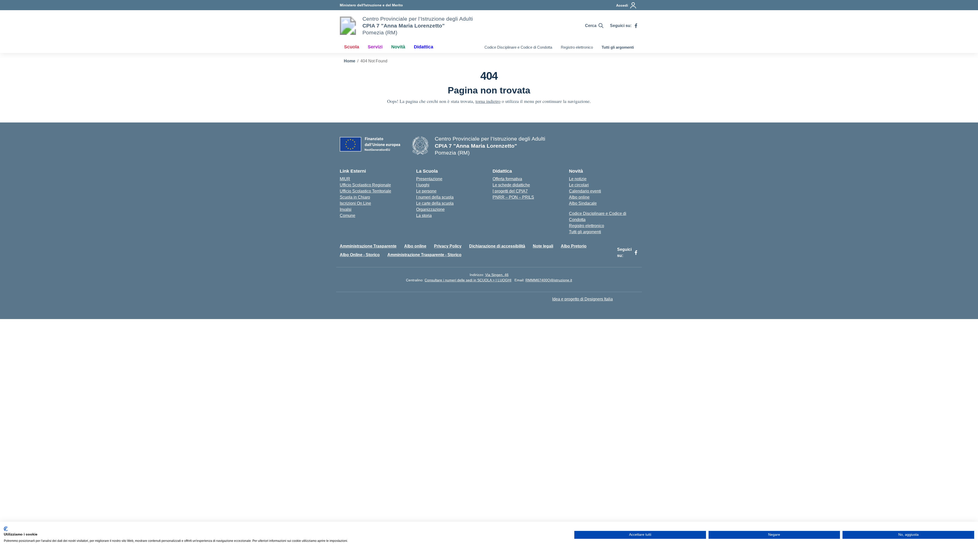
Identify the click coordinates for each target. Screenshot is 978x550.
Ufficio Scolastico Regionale (365, 185)
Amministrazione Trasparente (368, 246)
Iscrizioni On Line (355, 203)
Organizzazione (430, 209)
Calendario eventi (585, 191)
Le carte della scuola (435, 203)
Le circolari (579, 185)
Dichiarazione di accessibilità (497, 246)
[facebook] (636, 25)
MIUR (345, 179)
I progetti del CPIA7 (510, 191)
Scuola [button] (351, 46)
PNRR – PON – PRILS (513, 197)
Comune (347, 215)
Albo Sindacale (583, 203)
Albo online (579, 197)
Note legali (543, 246)
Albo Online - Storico (360, 255)
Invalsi (345, 209)
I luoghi (422, 185)
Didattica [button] (423, 46)
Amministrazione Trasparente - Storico (424, 255)
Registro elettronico (577, 47)
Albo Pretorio (574, 246)
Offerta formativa (507, 179)
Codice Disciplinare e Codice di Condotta (518, 47)
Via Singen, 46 (497, 275)
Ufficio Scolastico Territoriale (365, 191)
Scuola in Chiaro (355, 197)
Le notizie (578, 179)
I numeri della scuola (435, 197)
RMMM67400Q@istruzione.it (548, 280)
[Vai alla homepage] (348, 26)
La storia (424, 215)
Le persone (426, 191)
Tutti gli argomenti (618, 47)
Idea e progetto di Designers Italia (582, 299)
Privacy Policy (447, 246)
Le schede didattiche (511, 185)
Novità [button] (398, 46)
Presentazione (429, 179)
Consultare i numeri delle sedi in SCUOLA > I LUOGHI (468, 280)
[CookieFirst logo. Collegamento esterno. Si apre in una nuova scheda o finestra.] (6, 529)
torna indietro (488, 101)
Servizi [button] (375, 46)
